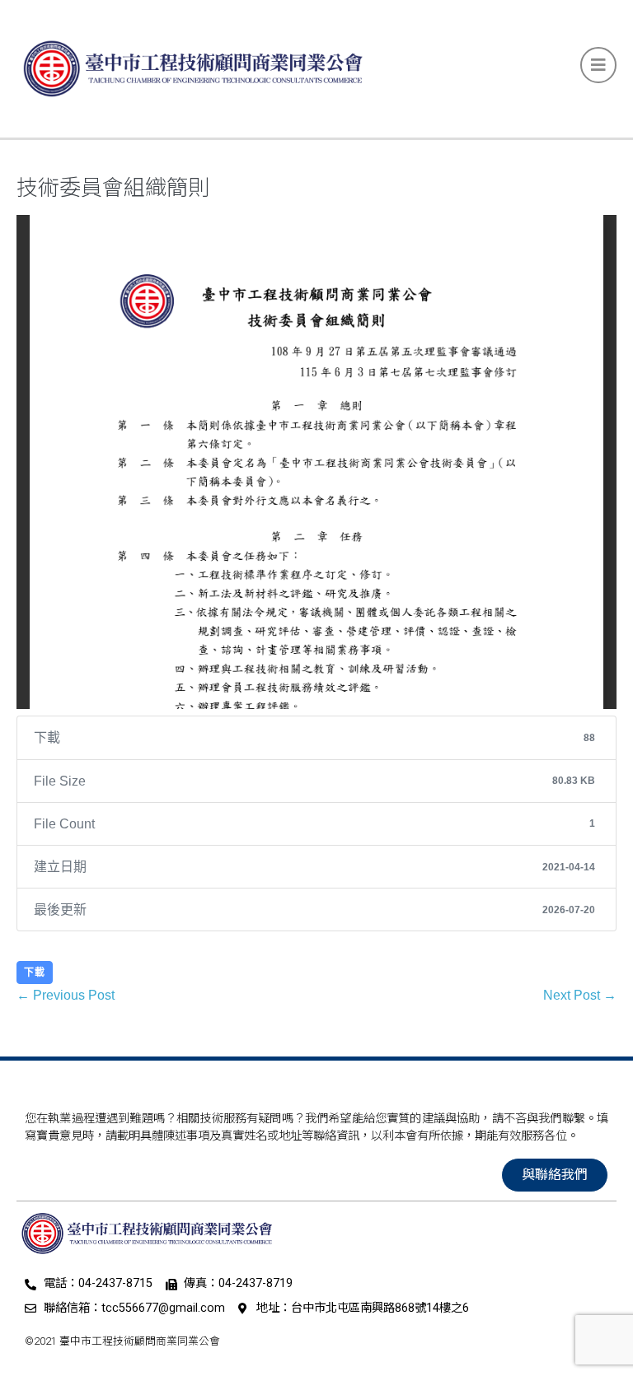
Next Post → (580, 995)
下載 (34, 972)
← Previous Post (65, 995)
